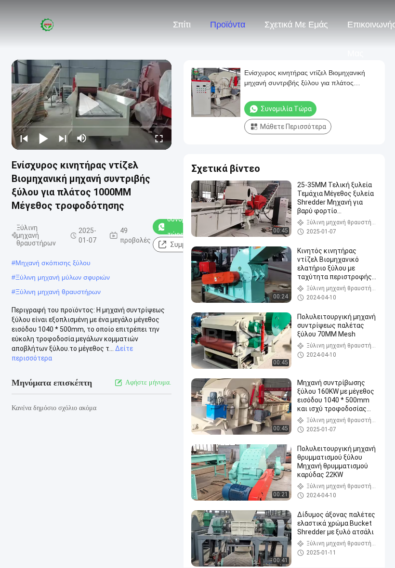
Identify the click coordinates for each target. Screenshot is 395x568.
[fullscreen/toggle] (159, 138)
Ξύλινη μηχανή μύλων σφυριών (62, 277)
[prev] (24, 138)
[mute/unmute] (82, 138)
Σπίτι (182, 24)
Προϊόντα (227, 24)
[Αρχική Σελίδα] (47, 24)
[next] (62, 138)
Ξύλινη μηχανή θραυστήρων (58, 292)
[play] (91, 104)
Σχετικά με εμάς (296, 24)
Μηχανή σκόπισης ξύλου (53, 263)
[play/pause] (43, 138)
